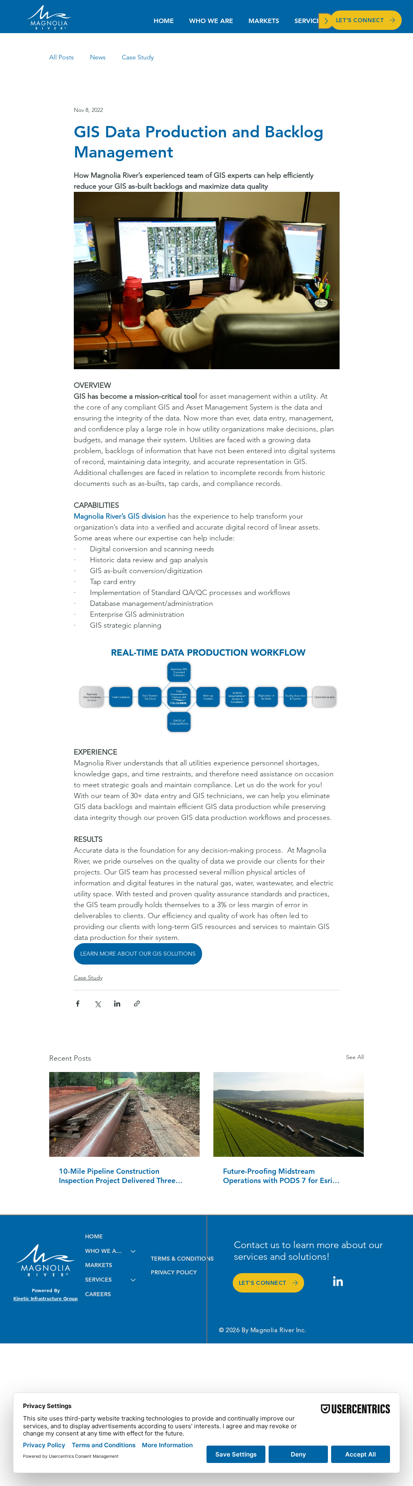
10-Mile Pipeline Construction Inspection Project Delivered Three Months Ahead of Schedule (117, 1176)
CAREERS (98, 1294)
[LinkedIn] (338, 1282)
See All (355, 1057)
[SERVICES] (133, 1280)
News (98, 57)
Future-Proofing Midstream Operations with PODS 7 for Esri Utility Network (277, 1176)
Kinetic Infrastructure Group (45, 1298)
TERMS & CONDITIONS (182, 1258)
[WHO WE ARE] (133, 1251)
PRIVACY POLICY (174, 1272)
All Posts (61, 57)
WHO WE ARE (104, 1251)
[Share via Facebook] (77, 1003)
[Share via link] (137, 1003)
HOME (94, 1236)
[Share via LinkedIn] (117, 1003)
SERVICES (98, 1279)
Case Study (138, 57)
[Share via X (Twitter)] (97, 1003)
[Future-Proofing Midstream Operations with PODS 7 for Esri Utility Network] (288, 1114)
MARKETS (98, 1265)
